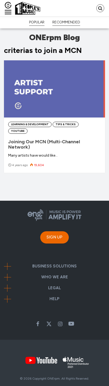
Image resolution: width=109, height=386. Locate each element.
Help (54, 299)
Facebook (38, 324)
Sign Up (54, 237)
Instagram (60, 324)
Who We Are (54, 277)
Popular (36, 22)
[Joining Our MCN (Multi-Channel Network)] (54, 89)
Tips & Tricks (66, 124)
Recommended (66, 22)
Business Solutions (54, 266)
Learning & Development (30, 124)
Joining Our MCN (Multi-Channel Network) (44, 144)
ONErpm (53, 378)
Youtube (71, 324)
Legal (54, 288)
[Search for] (100, 8)
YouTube (18, 131)
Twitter (49, 324)
